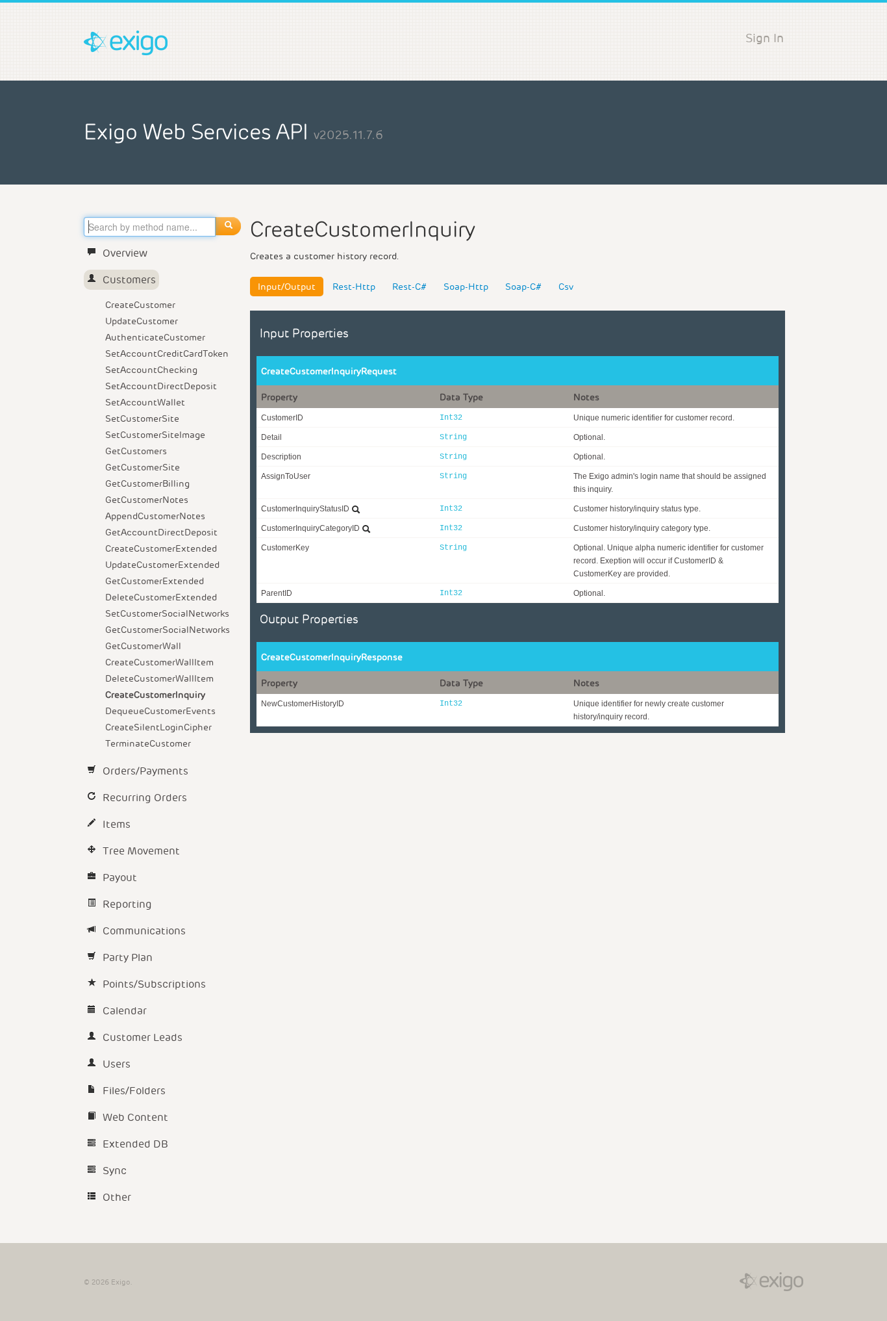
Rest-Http (353, 286)
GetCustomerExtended (154, 581)
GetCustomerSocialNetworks (167, 629)
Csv (565, 286)
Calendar (125, 1011)
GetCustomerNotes (146, 500)
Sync (115, 1170)
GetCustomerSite (142, 467)
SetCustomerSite (142, 418)
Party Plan (128, 957)
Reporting (127, 904)
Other (117, 1197)
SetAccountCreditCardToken (167, 353)
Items (117, 824)
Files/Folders (134, 1090)
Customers (129, 280)
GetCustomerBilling (147, 483)
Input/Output (287, 286)
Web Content (135, 1117)
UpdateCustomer (141, 321)
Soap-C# (523, 286)
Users (117, 1064)
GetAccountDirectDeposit (161, 532)
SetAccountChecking (151, 370)
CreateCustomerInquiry (155, 694)
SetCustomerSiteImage (155, 435)
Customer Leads (142, 1037)
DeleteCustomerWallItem (159, 678)
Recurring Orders (145, 797)
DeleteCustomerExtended (161, 597)
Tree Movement (141, 851)
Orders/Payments (145, 771)
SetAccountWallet (145, 402)
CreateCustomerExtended (161, 548)
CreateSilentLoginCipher (158, 727)
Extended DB (135, 1144)
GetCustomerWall (143, 646)
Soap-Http (465, 286)
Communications (144, 931)
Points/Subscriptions (154, 984)
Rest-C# (409, 286)
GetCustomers (136, 451)
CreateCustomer (140, 305)
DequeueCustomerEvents (160, 711)
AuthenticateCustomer (155, 337)
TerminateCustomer (148, 743)
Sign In (764, 38)
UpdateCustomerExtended (162, 565)
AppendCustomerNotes (155, 516)
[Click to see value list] (355, 509)
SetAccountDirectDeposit (161, 386)
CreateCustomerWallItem (159, 662)
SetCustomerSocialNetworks (167, 613)
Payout (120, 877)
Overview (125, 253)
